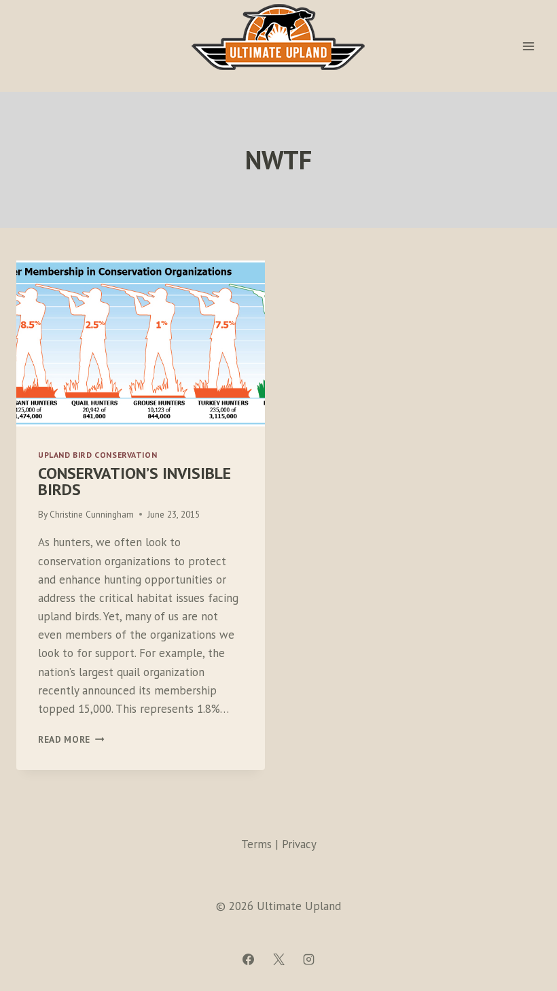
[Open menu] (528, 45)
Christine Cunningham (92, 514)
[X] (278, 959)
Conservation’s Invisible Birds (134, 481)
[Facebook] (248, 959)
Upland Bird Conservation (97, 455)
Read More (71, 739)
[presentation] (140, 343)
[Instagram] (308, 959)
